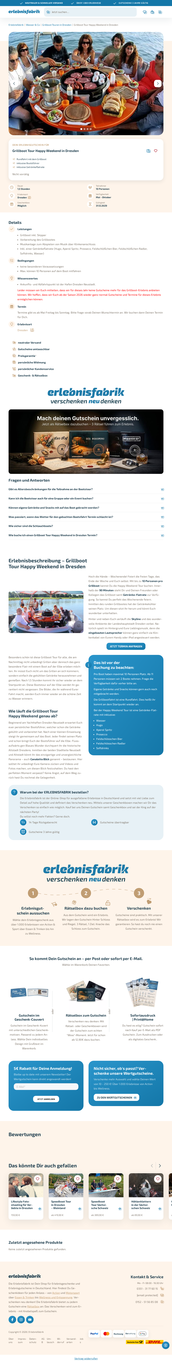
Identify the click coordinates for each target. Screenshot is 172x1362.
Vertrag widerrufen (86, 1358)
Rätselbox (33, 1306)
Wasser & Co (33, 24)
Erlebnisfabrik (16, 24)
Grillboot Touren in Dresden (56, 24)
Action (56, 1292)
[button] (81, 129)
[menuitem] (12, 1319)
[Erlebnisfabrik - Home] (24, 12)
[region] (86, 3)
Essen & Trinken (24, 1297)
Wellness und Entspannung (55, 1297)
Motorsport (73, 1292)
